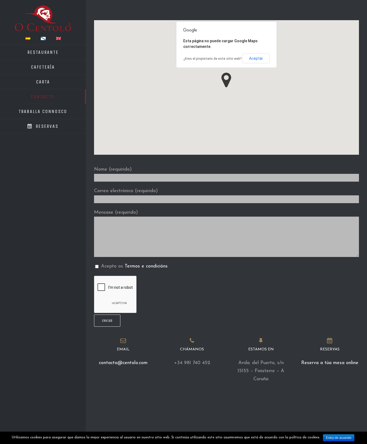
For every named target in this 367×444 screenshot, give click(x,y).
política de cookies (304, 437)
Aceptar (256, 58)
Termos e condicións (146, 266)
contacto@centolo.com (123, 363)
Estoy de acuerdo (338, 438)
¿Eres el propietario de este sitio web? (213, 59)
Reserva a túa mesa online (329, 363)
